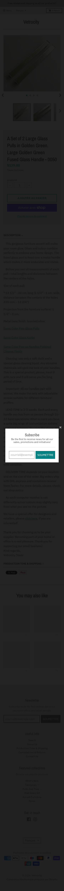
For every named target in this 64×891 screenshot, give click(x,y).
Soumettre (45, 455)
